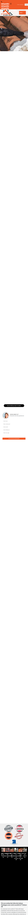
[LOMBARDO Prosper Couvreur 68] (7, 12)
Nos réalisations (14, 405)
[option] (14, 25)
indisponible (5, 3)
